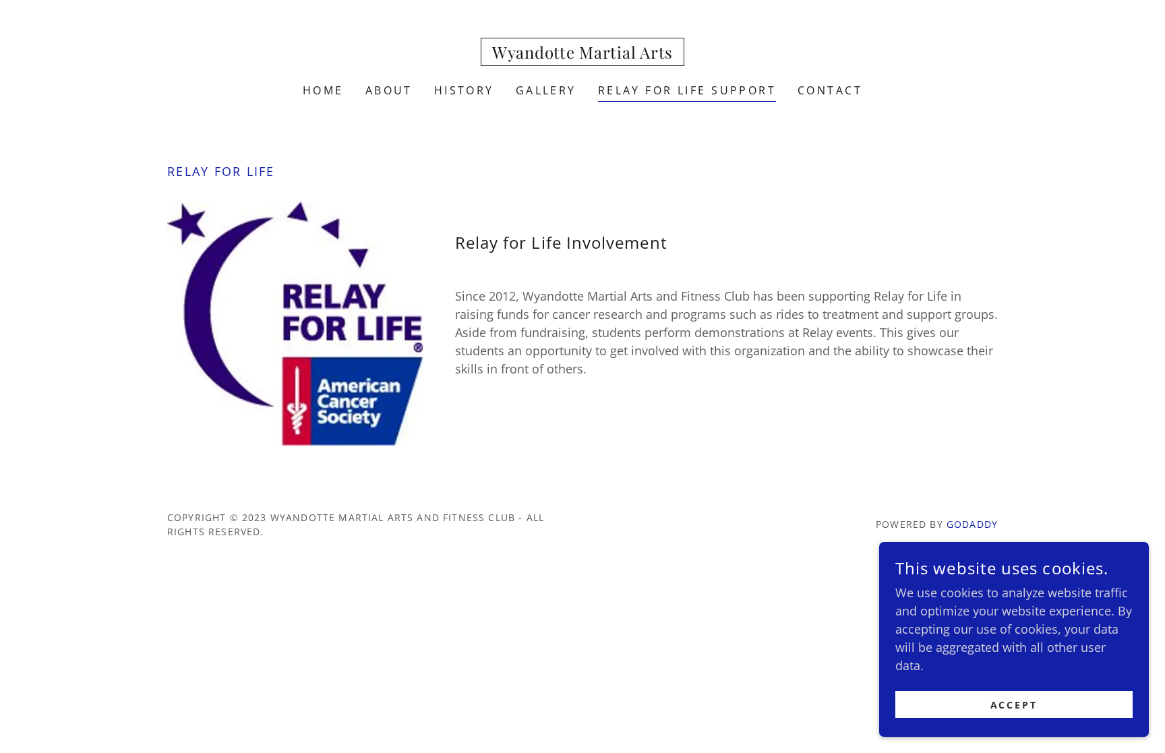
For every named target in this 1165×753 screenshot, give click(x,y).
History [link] (464, 90)
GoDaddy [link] (972, 524)
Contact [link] (830, 90)
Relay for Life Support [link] (687, 90)
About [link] (389, 90)
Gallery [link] (546, 90)
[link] (582, 54)
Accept (1014, 704)
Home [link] (323, 90)
